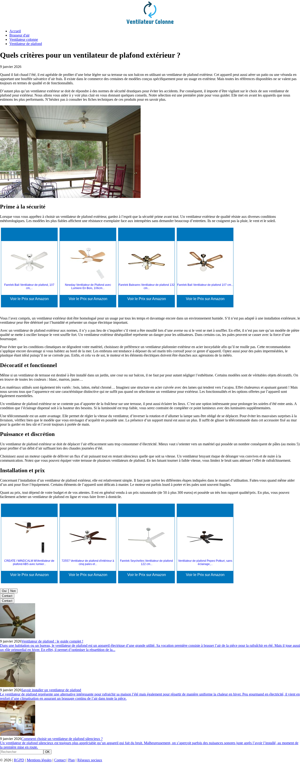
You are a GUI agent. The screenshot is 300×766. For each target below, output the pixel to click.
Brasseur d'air (19, 35)
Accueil (15, 31)
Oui (4, 591)
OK (47, 752)
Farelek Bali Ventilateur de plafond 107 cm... (205, 284)
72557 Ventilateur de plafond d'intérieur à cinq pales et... (88, 562)
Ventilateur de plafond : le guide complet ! (52, 641)
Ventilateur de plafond (25, 44)
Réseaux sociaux (89, 760)
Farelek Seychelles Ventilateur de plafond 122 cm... (146, 562)
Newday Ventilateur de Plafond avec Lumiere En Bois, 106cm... (88, 286)
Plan (71, 760)
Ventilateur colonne (23, 39)
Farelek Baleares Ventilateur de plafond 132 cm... (147, 286)
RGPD (19, 760)
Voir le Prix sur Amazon (29, 299)
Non (13, 591)
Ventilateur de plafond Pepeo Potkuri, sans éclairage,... (205, 562)
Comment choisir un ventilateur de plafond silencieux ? (62, 739)
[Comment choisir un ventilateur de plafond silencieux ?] (17, 734)
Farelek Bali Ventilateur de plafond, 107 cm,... (29, 286)
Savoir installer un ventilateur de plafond (51, 690)
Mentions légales (39, 760)
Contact (7, 596)
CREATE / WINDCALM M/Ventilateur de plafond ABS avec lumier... (29, 562)
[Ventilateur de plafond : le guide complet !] (17, 637)
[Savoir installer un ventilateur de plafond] (17, 686)
